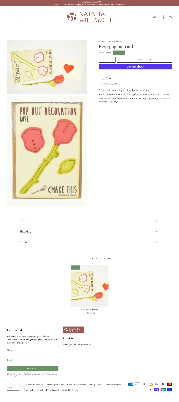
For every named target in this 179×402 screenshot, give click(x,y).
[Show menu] (8, 17)
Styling (92, 384)
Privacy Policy (45, 374)
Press (99, 384)
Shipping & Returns (55, 384)
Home (101, 41)
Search (40, 390)
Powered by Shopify (70, 390)
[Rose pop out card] (90, 286)
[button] (15, 17)
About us (25, 242)
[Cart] (170, 17)
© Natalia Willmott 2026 (34, 384)
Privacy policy (29, 390)
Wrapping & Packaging (76, 384)
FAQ (23, 221)
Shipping (25, 231)
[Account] (163, 17)
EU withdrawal (52, 390)
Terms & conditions (112, 384)
